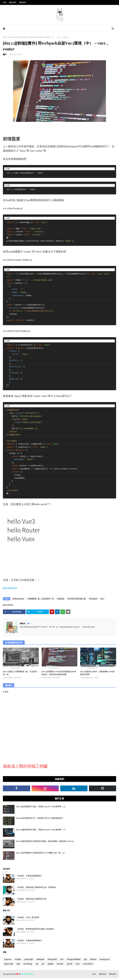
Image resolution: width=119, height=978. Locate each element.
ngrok (69, 964)
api (85, 959)
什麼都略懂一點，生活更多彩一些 (40, 599)
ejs (37, 964)
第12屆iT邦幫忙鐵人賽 (76, 599)
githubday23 (10, 588)
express (7, 959)
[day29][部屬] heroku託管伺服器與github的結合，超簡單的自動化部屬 (59, 673)
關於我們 (12, 2)
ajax (18, 964)
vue (9, 37)
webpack (40, 959)
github (50, 964)
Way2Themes (27, 974)
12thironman (18, 599)
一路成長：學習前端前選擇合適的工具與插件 (35, 929)
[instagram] (45, 788)
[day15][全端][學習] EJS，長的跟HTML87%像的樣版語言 (39, 818)
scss (78, 964)
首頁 (4, 2)
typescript (8, 964)
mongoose (104, 959)
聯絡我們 (22, 2)
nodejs (18, 959)
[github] (102, 788)
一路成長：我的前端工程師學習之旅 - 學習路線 (36, 887)
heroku (60, 964)
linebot (93, 959)
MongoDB (52, 959)
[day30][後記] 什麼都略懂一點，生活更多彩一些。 (20, 673)
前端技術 (60, 599)
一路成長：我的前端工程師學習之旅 (31, 898)
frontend (93, 599)
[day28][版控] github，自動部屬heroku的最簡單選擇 (97, 673)
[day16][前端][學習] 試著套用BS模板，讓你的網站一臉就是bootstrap (45, 841)
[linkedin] (74, 788)
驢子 (5, 54)
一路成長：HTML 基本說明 (27, 917)
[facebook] (16, 788)
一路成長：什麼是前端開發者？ (29, 875)
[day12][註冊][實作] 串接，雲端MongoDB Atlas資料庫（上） (41, 806)
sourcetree (88, 964)
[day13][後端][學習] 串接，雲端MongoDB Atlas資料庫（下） (41, 829)
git (43, 964)
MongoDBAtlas (73, 959)
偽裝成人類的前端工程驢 (25, 766)
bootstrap (28, 964)
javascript (29, 959)
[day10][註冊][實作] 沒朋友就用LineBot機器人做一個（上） (41, 852)
